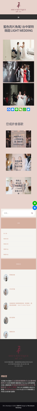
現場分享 (6, 244)
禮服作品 (6, 249)
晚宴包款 (6, 238)
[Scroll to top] (25, 95)
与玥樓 (3, 381)
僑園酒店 (18, 383)
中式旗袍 (9, 381)
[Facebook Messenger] (35, 208)
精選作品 (6, 254)
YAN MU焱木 (20, 389)
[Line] (35, 203)
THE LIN (19, 387)
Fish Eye (24, 383)
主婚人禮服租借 (6, 385)
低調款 (12, 391)
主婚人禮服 (11, 387)
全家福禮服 (31, 383)
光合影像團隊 (10, 383)
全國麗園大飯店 (28, 387)
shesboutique (10, 389)
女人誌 (5, 233)
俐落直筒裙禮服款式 (20, 385)
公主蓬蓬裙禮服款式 (19, 380)
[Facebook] (9, 109)
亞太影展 (7, 391)
